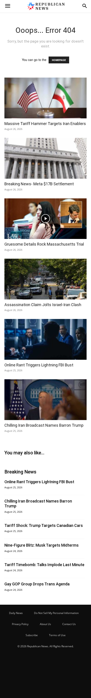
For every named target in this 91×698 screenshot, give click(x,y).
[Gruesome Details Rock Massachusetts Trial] (45, 218)
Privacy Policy (20, 624)
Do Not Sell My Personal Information (56, 613)
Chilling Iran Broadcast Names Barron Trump (43, 425)
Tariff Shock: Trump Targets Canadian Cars (43, 525)
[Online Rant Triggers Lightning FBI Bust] (45, 339)
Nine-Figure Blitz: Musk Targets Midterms (41, 545)
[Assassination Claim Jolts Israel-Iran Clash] (45, 279)
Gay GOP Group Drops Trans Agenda (37, 584)
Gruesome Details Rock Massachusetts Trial (44, 244)
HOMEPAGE (59, 60)
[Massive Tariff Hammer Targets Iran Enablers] (45, 98)
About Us (45, 624)
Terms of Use (57, 635)
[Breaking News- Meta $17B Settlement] (45, 158)
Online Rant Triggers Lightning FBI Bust (38, 365)
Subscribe (32, 635)
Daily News (16, 613)
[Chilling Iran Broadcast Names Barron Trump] (45, 399)
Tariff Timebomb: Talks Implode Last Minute (44, 564)
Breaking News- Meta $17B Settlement (39, 184)
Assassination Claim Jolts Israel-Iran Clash (42, 304)
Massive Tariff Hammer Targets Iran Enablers (45, 123)
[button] (7, 6)
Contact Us (69, 624)
